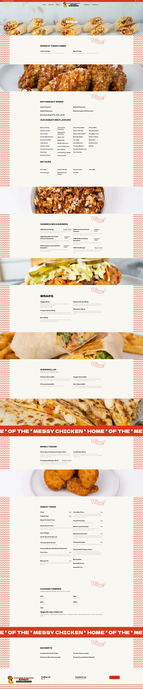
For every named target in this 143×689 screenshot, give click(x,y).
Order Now (7, 4)
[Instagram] (44, 679)
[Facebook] (42, 679)
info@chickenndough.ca (80, 678)
